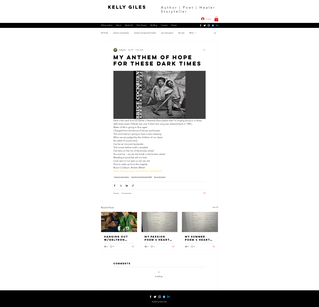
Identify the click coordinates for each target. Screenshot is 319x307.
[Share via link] (133, 185)
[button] (216, 18)
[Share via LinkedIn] (127, 185)
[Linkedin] (217, 25)
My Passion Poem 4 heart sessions (157, 238)
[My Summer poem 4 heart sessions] (200, 222)
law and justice (167, 33)
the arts (181, 33)
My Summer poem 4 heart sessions (197, 238)
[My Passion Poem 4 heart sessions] (160, 222)
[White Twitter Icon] (204, 25)
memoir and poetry (121, 33)
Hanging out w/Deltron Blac (116, 238)
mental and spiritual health (145, 33)
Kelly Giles (127, 7)
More (191, 33)
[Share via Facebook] (114, 185)
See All (215, 207)
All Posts (104, 33)
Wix (168, 302)
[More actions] (204, 49)
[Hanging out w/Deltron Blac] (119, 222)
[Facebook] (212, 25)
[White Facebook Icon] (200, 25)
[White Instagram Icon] (208, 25)
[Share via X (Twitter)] (121, 185)
